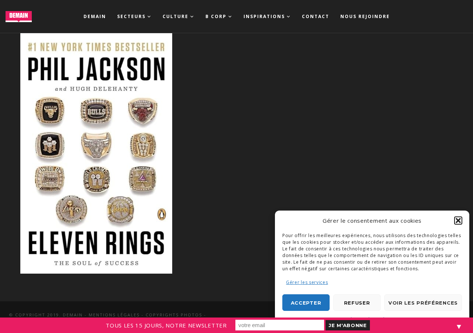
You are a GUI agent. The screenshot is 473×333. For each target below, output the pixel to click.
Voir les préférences (423, 303)
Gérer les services (307, 282)
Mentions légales (114, 315)
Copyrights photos (174, 315)
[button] (458, 220)
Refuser (357, 303)
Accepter (306, 303)
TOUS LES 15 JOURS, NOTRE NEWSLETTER (166, 325)
